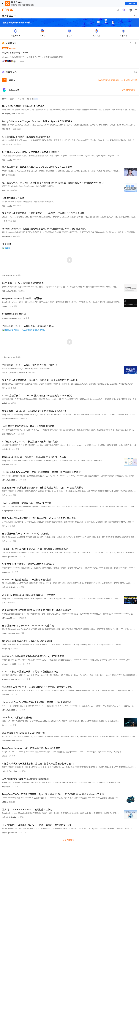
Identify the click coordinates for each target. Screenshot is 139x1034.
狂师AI (4, 602)
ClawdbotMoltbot (8, 633)
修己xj (4, 175)
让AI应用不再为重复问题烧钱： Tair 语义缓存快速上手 (117, 80)
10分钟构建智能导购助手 (128, 90)
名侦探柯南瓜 (7, 236)
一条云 (4, 221)
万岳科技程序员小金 (9, 771)
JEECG (5, 802)
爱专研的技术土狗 (8, 434)
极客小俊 (5, 190)
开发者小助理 (7, 275)
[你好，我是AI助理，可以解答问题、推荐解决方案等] (124, 10)
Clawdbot (5, 694)
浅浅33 (4, 725)
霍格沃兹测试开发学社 (10, 418)
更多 (135, 72)
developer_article (8, 113)
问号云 (4, 388)
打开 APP (131, 3)
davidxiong (6, 572)
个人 (135, 15)
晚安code (5, 464)
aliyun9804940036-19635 (11, 664)
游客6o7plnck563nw (9, 480)
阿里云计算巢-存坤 (9, 817)
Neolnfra (5, 306)
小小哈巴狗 (6, 449)
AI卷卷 (4, 403)
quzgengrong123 (8, 510)
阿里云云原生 (7, 129)
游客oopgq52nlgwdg (10, 618)
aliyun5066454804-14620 (11, 318)
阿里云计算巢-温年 (9, 587)
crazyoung (6, 648)
